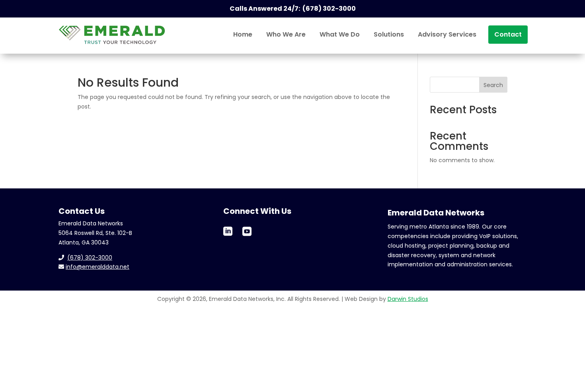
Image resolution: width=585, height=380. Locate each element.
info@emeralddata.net (97, 267)
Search (493, 85)
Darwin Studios (408, 299)
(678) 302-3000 (89, 258)
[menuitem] (242, 34)
